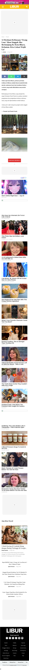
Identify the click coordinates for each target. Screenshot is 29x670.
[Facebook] (7, 638)
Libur (3, 36)
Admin (4, 52)
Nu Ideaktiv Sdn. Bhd (13, 665)
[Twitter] (13, 638)
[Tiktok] (16, 638)
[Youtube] (19, 638)
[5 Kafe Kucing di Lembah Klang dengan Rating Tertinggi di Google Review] (14, 535)
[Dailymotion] (22, 638)
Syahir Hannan (11, 566)
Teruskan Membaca (14, 160)
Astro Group (25, 665)
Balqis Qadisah (5, 550)
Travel (7, 36)
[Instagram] (10, 638)
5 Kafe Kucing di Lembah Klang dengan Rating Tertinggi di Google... (14, 547)
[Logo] (14, 6)
